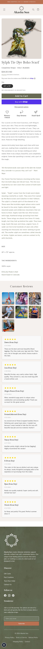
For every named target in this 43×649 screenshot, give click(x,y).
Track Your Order (9, 581)
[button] (4, 9)
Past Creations (9, 577)
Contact (27, 641)
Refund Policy (33, 637)
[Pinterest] (13, 595)
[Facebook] (5, 595)
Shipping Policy (18, 641)
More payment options (21, 107)
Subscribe (21, 623)
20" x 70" (7, 86)
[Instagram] (9, 595)
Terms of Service (21, 637)
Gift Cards (7, 573)
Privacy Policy (9, 637)
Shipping (4, 74)
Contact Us (8, 584)
